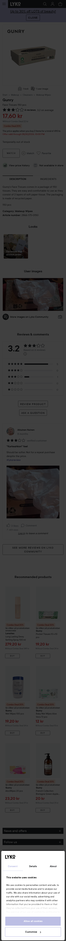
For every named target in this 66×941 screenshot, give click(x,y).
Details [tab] (33, 866)
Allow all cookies (33, 921)
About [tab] (53, 866)
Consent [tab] (13, 866)
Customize (31, 931)
